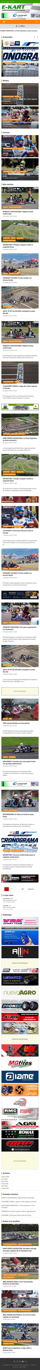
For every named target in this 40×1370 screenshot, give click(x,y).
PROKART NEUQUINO (14, 119)
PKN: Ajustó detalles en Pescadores (16, 723)
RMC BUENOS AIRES (8, 1277)
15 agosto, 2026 (7, 74)
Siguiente (31, 889)
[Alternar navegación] (3, 22)
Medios (6, 81)
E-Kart (15, 74)
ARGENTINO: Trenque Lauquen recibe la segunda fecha (18, 1211)
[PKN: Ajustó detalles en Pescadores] (20, 709)
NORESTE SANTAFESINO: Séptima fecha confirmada (17, 1198)
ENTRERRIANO (13, 810)
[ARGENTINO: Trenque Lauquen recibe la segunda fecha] (20, 465)
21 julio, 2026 (6, 1352)
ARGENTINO (6, 63)
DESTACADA (20, 63)
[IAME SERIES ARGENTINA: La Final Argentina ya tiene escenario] (20, 425)
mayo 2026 (4, 1183)
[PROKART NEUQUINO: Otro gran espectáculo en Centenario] (20, 613)
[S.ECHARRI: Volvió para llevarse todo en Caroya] (20, 517)
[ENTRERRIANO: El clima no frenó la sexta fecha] (20, 801)
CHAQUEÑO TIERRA (8, 96)
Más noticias (8, 184)
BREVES (13, 63)
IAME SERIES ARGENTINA (10, 171)
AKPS (4, 306)
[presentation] (34, 37)
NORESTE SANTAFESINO (15, 207)
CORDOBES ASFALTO (8, 148)
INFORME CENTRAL (23, 1275)
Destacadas (7, 37)
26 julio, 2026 (6, 1319)
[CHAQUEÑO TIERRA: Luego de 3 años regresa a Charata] (20, 372)
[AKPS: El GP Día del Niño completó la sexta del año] (20, 656)
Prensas (6, 132)
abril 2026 (4, 1186)
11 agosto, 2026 (7, 178)
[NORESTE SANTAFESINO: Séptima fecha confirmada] (20, 332)
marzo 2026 (5, 1188)
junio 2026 (4, 1181)
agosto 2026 (5, 1177)
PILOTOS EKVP (19, 148)
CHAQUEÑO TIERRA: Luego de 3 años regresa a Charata (18, 1202)
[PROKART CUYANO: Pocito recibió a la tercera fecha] (20, 559)
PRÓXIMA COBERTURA (9, 240)
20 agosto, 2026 (7, 103)
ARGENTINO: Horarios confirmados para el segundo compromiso (18, 69)
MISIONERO (12, 757)
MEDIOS (17, 96)
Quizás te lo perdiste (11, 1221)
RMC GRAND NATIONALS (24, 1310)
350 (22, 889)
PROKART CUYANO (14, 273)
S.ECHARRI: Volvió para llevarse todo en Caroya (16, 1215)
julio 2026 (4, 1179)
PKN (10, 718)
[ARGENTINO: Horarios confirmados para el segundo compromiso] (20, 841)
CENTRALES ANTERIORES (10, 1244)
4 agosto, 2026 (7, 1286)
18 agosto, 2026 (7, 126)
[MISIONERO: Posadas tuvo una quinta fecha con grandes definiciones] (20, 748)
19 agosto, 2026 (7, 249)
